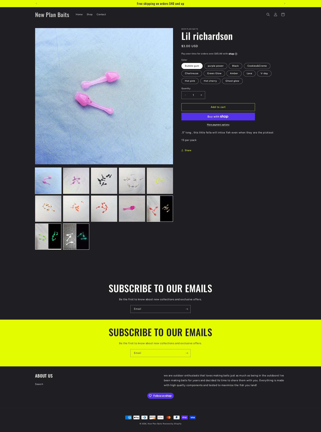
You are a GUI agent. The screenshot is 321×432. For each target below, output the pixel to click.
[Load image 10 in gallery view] (160, 209)
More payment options (218, 124)
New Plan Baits (155, 424)
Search (39, 384)
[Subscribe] (186, 309)
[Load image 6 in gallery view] (48, 209)
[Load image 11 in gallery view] (48, 236)
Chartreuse (191, 73)
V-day (264, 73)
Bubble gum (192, 65)
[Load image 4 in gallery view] (132, 181)
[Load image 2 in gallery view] (76, 181)
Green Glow (214, 73)
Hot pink (190, 80)
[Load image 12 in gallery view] (76, 236)
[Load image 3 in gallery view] (104, 181)
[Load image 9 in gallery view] (132, 209)
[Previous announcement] (36, 3)
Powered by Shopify (172, 424)
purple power (216, 65)
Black (235, 65)
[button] (268, 14)
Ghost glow (232, 80)
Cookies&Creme (257, 65)
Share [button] (188, 150)
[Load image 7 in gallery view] (76, 209)
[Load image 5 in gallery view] (160, 181)
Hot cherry (210, 80)
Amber (234, 73)
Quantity (185, 88)
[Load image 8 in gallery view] (104, 209)
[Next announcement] (284, 3)
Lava (249, 73)
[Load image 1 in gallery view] (48, 181)
